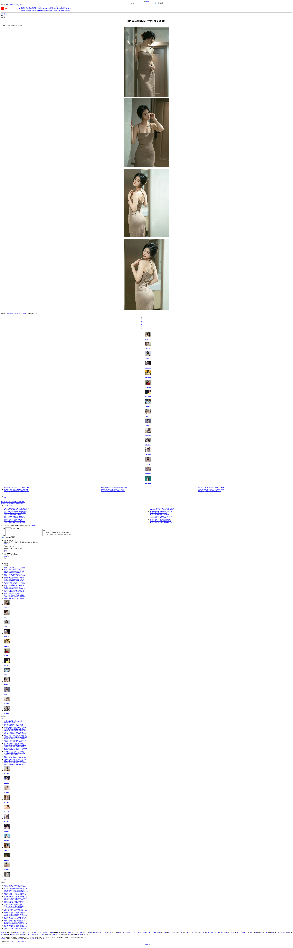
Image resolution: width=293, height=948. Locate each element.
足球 (25, 10)
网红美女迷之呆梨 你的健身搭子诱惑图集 (161, 522)
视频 (62, 8)
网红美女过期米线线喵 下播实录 (12, 514)
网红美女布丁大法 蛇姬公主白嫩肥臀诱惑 (15, 513)
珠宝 (55, 7)
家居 (57, 7)
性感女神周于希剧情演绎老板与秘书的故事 (15, 927)
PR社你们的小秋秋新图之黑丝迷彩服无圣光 (15, 911)
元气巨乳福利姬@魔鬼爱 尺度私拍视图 (14, 584)
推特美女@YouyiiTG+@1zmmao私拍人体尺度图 (16, 487)
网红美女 (7, 505)
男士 (45, 7)
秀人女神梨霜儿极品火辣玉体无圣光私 (14, 579)
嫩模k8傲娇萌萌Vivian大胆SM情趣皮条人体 (15, 923)
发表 (13, 537)
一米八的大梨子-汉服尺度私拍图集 (13, 741)
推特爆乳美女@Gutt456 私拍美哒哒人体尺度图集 (114, 487)
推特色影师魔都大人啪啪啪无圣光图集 (14, 893)
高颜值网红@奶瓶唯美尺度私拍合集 (13, 724)
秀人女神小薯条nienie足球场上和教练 (14, 582)
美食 (42, 8)
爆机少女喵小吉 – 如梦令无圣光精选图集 (15, 745)
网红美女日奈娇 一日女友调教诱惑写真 (160, 521)
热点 (23, 8)
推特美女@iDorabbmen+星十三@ (12, 587)
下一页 (143, 326)
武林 (64, 10)
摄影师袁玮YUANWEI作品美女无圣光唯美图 (16, 891)
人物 (20, 10)
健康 (67, 7)
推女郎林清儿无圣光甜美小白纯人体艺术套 (15, 743)
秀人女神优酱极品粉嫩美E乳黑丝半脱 (14, 590)
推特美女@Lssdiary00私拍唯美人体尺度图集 (113, 489)
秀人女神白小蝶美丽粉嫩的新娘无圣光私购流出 (16, 491)
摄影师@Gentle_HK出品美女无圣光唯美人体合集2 (211, 489)
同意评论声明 (7, 537)
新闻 (25, 7)
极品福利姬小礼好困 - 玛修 (11, 722)
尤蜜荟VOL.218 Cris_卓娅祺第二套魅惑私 (15, 928)
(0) (7, 543)
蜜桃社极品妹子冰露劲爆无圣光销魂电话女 (15, 740)
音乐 (67, 8)
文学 (59, 934)
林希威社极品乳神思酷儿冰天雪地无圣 (14, 598)
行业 (33, 7)
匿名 (14, 528)
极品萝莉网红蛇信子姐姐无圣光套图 (13, 899)
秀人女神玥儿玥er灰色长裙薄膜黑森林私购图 (162, 509)
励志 (50, 10)
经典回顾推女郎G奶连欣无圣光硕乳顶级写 (15, 746)
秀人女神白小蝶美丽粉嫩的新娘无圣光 (14, 577)
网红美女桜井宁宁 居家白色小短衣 (13, 519)
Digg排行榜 (20, 4)
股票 (37, 7)
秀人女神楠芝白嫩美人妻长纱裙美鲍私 (14, 592)
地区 (85, 934)
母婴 (59, 7)
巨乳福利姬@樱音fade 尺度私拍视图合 (14, 580)
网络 (47, 10)
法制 (33, 10)
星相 (37, 8)
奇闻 (30, 8)
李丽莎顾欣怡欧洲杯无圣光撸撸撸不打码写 (15, 737)
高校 (30, 10)
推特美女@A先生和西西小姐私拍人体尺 (14, 585)
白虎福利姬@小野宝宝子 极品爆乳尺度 (14, 588)
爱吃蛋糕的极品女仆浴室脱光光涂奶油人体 (15, 888)
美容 (47, 7)
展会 (217, 932)
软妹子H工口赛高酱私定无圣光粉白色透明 (15, 733)
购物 (160, 932)
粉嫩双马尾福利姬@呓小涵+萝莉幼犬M (14, 596)
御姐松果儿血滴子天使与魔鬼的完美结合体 (15, 890)
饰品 (114, 932)
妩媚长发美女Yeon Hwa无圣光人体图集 (14, 920)
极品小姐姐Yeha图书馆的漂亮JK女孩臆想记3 (13, 502)
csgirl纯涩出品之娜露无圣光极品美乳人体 (15, 729)
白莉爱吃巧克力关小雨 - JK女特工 (13, 721)
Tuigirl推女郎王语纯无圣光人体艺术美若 (14, 753)
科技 (55, 8)
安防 (52, 8)
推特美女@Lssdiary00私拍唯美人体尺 (14, 574)
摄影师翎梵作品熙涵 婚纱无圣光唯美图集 (12, 503)
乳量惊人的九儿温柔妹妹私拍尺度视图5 (14, 919)
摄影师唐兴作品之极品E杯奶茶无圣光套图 (15, 727)
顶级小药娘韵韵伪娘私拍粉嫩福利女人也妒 (15, 925)
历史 (62, 10)
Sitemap (45, 938)
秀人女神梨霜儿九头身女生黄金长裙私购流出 (162, 508)
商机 (40, 7)
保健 (64, 7)
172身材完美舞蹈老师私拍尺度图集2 (13, 907)
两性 (55, 10)
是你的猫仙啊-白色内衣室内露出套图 (14, 906)
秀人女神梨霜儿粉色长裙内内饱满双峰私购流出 (17, 508)
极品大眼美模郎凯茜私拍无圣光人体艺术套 (15, 915)
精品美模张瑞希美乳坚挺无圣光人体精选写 (15, 896)
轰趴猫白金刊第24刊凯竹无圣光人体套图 (15, 762)
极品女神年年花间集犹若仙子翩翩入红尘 (15, 751)
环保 (207, 932)
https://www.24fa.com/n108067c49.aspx (16, 313)
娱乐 (57, 8)
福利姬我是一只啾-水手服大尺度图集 (14, 922)
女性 (42, 7)
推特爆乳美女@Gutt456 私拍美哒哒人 (14, 569)
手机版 (147, 1)
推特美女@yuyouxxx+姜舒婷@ (12, 593)
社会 (45, 8)
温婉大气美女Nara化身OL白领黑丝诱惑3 (14, 901)
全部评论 (34, 525)
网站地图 (20, 938)
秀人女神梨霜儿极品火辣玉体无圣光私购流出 (113, 491)
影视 (59, 8)
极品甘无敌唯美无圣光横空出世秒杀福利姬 (15, 748)
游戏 (37, 10)
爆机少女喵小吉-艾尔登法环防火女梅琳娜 (15, 757)
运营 (45, 10)
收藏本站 (3, 938)
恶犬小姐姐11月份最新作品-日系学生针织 (15, 730)
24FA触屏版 (146, 944)
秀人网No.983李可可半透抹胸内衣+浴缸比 (15, 912)
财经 (35, 7)
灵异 (35, 8)
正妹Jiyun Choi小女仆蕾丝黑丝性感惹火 (14, 909)
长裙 (11, 505)
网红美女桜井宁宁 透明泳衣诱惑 (158, 517)
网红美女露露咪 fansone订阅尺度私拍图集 (15, 895)
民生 (30, 7)
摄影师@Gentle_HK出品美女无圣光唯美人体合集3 (211, 487)
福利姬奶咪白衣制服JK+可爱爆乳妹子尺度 (15, 917)
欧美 (279, 932)
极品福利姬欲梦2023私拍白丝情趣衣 (13, 904)
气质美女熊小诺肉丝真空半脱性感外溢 (14, 885)
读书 (2, 934)
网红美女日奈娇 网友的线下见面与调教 (14, 522)
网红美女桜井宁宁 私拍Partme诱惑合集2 (160, 519)
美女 (5, 14)
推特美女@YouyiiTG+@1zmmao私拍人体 (14, 568)
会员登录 (9, 4)
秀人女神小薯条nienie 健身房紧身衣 (13, 572)
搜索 (161, 3)
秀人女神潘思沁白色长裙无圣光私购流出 (161, 516)
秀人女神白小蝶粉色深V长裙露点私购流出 (161, 511)
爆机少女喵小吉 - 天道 (10, 756)
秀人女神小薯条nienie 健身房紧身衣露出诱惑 (16, 489)
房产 (47, 8)
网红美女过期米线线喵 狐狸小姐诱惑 (14, 516)
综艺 (64, 8)
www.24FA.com (16, 941)
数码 (69, 8)
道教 (67, 10)
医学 (20, 8)
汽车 (50, 8)
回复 (5, 543)
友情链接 (23, 941)
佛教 (69, 10)
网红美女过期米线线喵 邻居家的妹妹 (160, 514)
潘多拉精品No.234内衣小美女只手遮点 (14, 903)
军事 (35, 10)
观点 (25, 8)
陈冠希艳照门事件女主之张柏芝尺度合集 (15, 738)
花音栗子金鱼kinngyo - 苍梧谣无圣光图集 (15, 735)
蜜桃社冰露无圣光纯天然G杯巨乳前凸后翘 (15, 759)
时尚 (52, 7)
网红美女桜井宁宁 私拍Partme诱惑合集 (14, 521)
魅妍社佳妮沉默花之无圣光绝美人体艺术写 (15, 898)
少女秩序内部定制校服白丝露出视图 (13, 914)
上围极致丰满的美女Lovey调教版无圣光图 (15, 887)
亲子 (62, 7)
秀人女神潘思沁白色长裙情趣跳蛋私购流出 (15, 511)
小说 (267, 932)
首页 (20, 7)
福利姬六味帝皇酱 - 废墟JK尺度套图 (13, 725)
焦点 (23, 7)
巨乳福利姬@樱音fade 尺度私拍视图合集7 (209, 491)
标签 (2, 718)
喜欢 (5, 497)
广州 (79, 934)
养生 (69, 7)
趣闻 (33, 8)
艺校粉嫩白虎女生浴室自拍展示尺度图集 (15, 749)
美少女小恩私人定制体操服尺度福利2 (14, 761)
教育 (28, 10)
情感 (57, 10)
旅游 (40, 8)
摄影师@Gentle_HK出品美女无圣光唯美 (14, 571)
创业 (28, 8)
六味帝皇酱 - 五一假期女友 (11, 754)
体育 (23, 10)
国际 (28, 7)
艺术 (52, 10)
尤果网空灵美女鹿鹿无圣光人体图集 (13, 732)
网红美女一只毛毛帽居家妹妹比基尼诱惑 (15, 517)
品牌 (119, 932)
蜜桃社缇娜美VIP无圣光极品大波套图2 (14, 764)
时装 (50, 7)
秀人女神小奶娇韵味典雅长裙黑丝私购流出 (15, 509)
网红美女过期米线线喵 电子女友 (158, 513)
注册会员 (14, 4)
